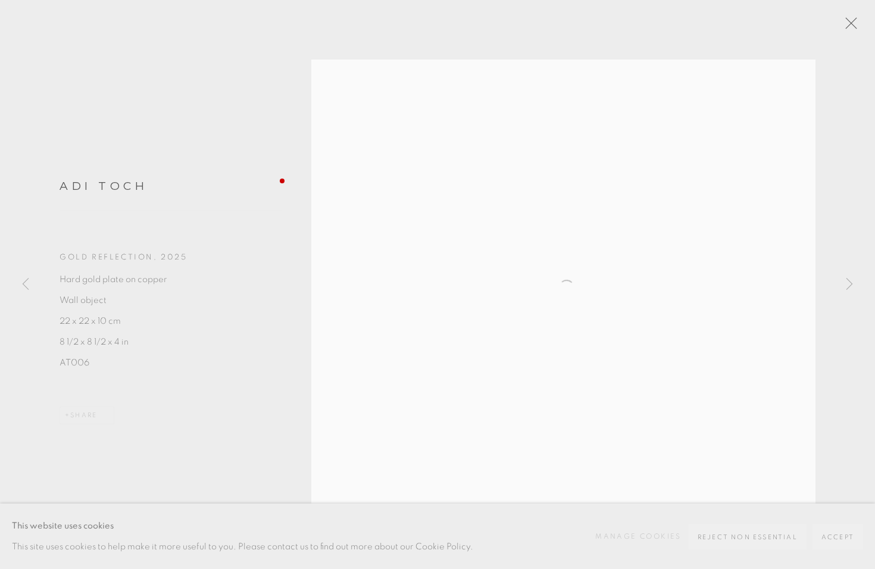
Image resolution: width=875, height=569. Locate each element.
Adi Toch (104, 186)
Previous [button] (25, 284)
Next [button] (849, 284)
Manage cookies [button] (638, 536)
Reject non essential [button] (748, 537)
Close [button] (848, 27)
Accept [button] (837, 537)
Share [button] (83, 415)
